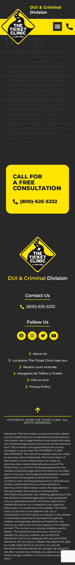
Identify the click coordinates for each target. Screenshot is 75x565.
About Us (40, 354)
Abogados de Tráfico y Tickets (39, 373)
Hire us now (40, 380)
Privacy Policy (39, 387)
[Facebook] (21, 335)
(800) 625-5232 (40, 306)
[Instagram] (32, 335)
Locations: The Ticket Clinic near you (39, 360)
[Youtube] (53, 335)
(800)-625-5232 (38, 201)
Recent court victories (40, 367)
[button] (57, 26)
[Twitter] (43, 335)
